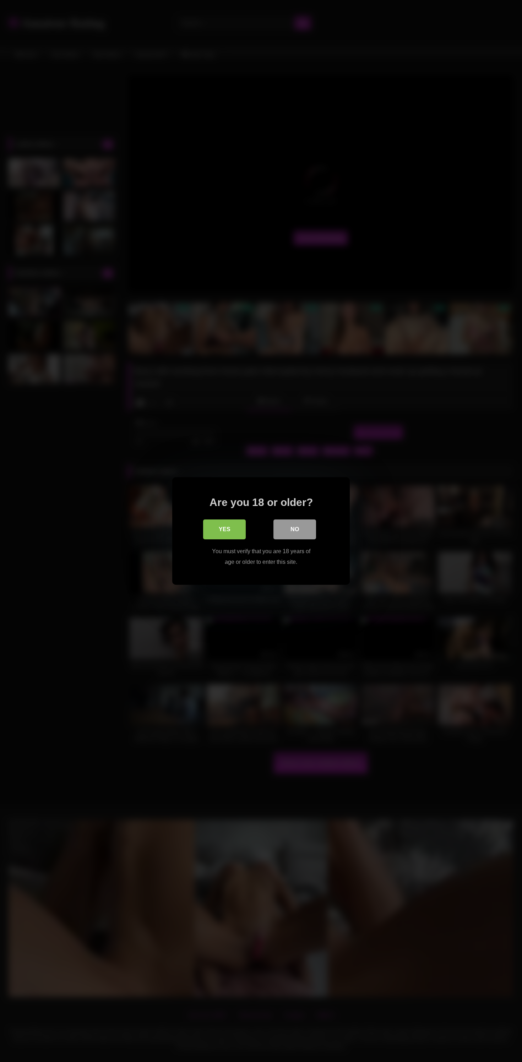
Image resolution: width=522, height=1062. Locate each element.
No (294, 529)
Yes (224, 529)
